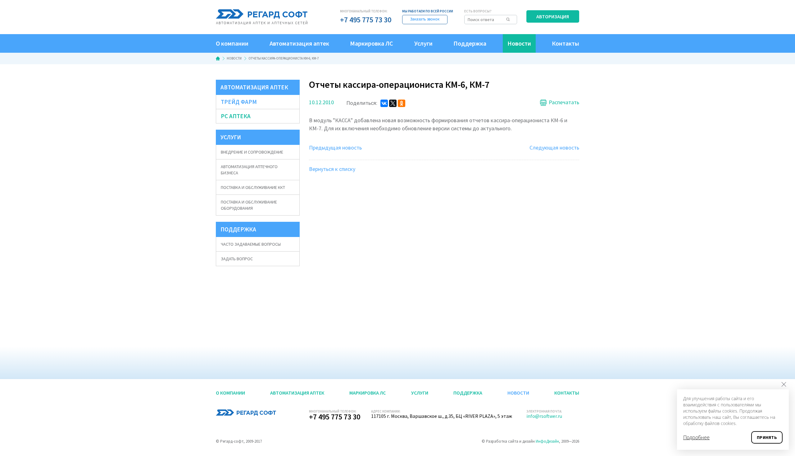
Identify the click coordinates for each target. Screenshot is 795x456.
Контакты (565, 43)
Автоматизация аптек (299, 43)
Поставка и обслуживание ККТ (253, 187)
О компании (232, 43)
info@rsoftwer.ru (544, 416)
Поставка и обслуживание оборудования (249, 205)
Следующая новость (554, 147)
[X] (393, 103)
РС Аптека (236, 116)
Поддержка (469, 43)
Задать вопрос (237, 259)
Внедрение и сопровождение (252, 152)
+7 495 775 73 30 (365, 20)
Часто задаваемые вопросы (251, 244)
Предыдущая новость (335, 147)
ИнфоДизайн (547, 441)
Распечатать (564, 103)
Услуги (423, 43)
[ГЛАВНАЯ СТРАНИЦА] (218, 58)
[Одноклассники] (401, 103)
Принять (767, 437)
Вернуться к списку (332, 169)
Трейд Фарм (239, 101)
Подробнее (696, 437)
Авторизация (552, 16)
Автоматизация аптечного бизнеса (249, 170)
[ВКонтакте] (384, 103)
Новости (519, 43)
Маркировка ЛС (371, 43)
